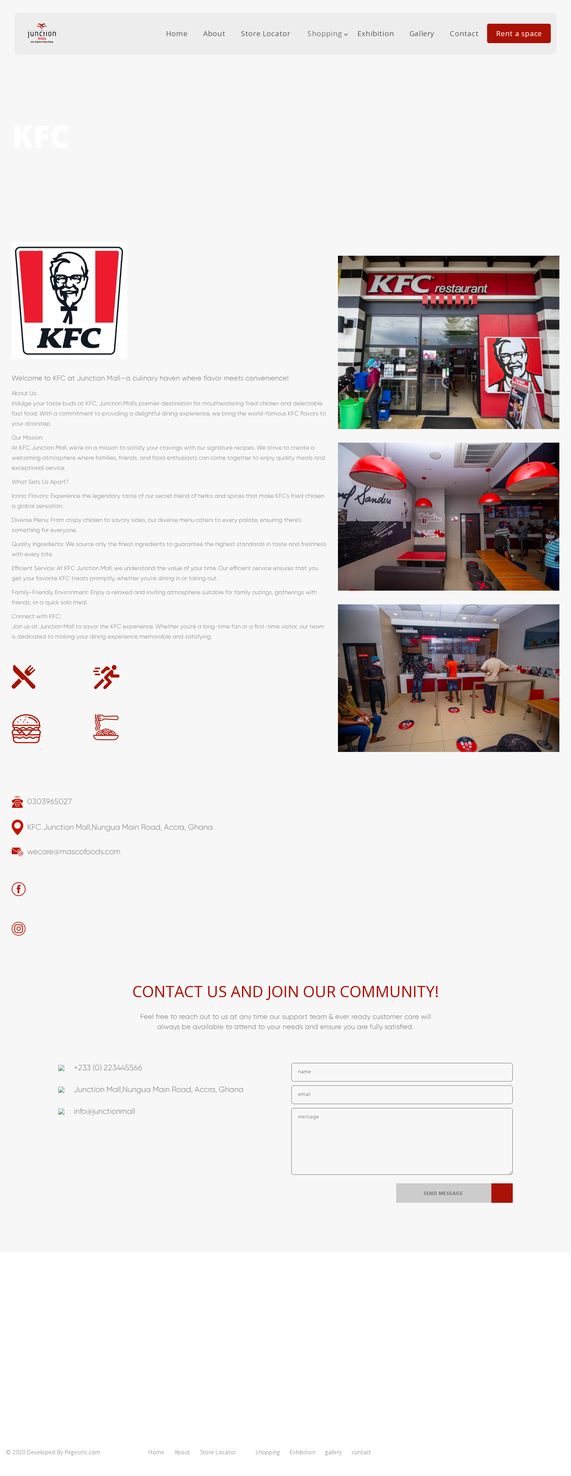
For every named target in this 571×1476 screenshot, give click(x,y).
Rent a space (519, 33)
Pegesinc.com (83, 1452)
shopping (324, 33)
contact (464, 33)
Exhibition (375, 33)
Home (177, 33)
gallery (421, 33)
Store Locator (266, 33)
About (214, 33)
